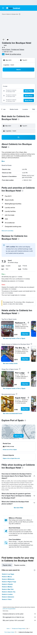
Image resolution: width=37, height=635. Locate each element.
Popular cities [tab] (7, 565)
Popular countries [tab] (19, 565)
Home (8, 628)
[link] (14, 338)
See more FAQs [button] (18, 507)
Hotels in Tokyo (7, 599)
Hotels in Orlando (7, 584)
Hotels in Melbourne (8, 579)
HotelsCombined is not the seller (13, 614)
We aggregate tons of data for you (13, 617)
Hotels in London (7, 594)
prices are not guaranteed (9, 608)
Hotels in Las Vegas (8, 574)
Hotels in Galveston (8, 597)
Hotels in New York (7, 589)
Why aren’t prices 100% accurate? (13, 620)
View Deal (25, 334)
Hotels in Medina (7, 587)
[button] (3, 8)
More (3, 161)
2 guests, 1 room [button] (9, 65)
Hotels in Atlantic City (8, 592)
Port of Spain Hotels (9, 632)
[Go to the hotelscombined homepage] (13, 8)
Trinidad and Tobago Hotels (18, 628)
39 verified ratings (15, 54)
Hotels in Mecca (7, 576)
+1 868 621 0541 (7, 52)
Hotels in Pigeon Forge (9, 582)
